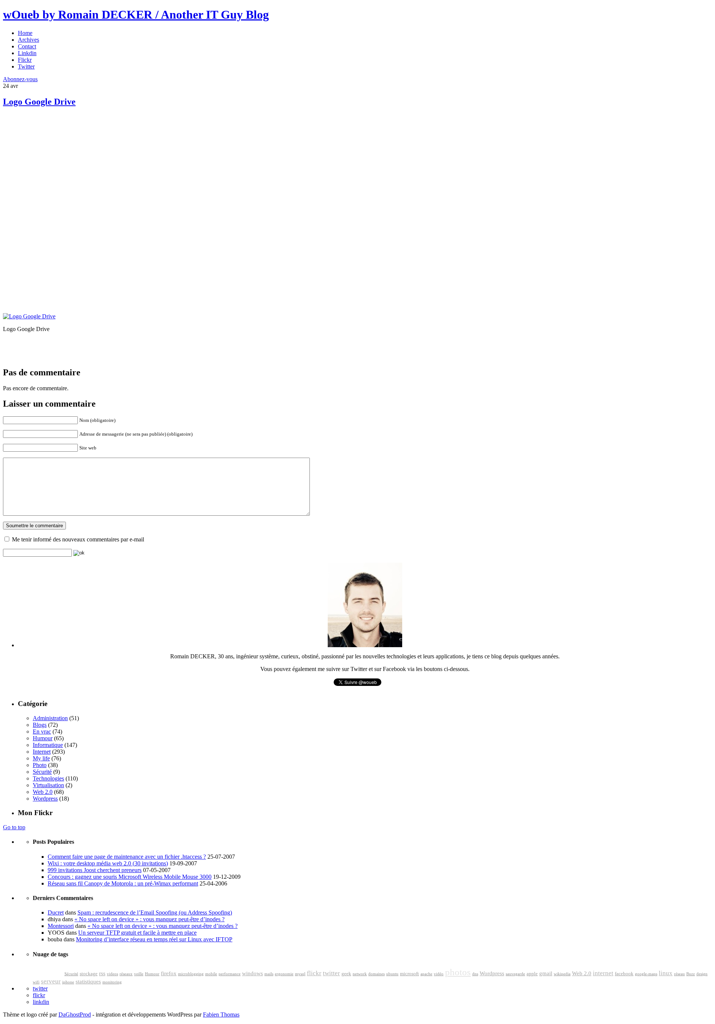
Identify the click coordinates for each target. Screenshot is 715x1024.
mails (268, 974)
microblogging (191, 974)
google (48, 971)
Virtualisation (48, 785)
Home (25, 33)
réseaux (126, 974)
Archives (28, 39)
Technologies (48, 778)
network (360, 974)
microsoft (409, 973)
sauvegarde (515, 974)
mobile (211, 974)
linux (666, 973)
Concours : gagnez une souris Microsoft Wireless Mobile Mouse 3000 (130, 877)
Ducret (56, 912)
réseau (679, 974)
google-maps (646, 974)
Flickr (25, 60)
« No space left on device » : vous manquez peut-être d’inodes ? (149, 919)
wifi (36, 982)
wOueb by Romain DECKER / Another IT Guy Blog (136, 14)
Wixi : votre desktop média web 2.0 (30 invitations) (108, 863)
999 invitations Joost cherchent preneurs (95, 870)
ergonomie (284, 974)
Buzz (690, 974)
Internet (42, 751)
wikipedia (562, 974)
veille (138, 974)
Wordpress (45, 798)
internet (603, 973)
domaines (376, 974)
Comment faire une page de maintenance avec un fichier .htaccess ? (127, 856)
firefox (169, 973)
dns (475, 974)
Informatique (48, 745)
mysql (300, 974)
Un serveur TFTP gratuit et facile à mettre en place (137, 932)
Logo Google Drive (39, 101)
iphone (68, 982)
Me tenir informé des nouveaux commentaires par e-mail (78, 539)
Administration (50, 718)
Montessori (61, 926)
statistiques (88, 982)
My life (41, 758)
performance (230, 974)
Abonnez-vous (20, 79)
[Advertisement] (59, 167)
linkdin (41, 1002)
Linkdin (27, 53)
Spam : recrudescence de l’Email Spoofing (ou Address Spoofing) (154, 912)
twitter (331, 973)
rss (102, 973)
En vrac (42, 731)
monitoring (112, 982)
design (702, 974)
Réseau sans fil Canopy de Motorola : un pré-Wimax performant (123, 883)
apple (532, 973)
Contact (27, 46)
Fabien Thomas (221, 1014)
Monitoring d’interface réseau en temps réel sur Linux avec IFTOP (154, 939)
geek (346, 973)
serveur (51, 981)
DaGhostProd (74, 1014)
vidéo (439, 974)
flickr (314, 973)
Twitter (26, 66)
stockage (89, 973)
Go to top (14, 827)
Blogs (40, 725)
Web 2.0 (43, 792)
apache (426, 974)
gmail (545, 973)
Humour (43, 738)
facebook (624, 973)
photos (458, 972)
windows (252, 973)
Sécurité (42, 772)
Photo (40, 765)
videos (112, 974)
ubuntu (392, 974)
